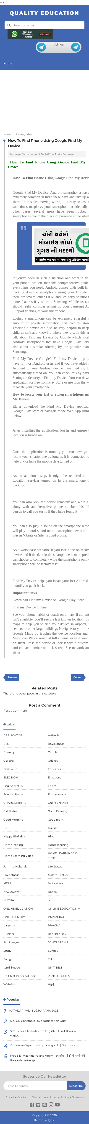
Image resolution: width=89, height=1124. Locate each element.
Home (7, 63)
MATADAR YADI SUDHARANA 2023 (33, 1010)
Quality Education (44, 13)
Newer (12, 677)
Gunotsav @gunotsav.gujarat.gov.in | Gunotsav (42, 1045)
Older (77, 677)
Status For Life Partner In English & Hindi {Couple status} (43, 1033)
